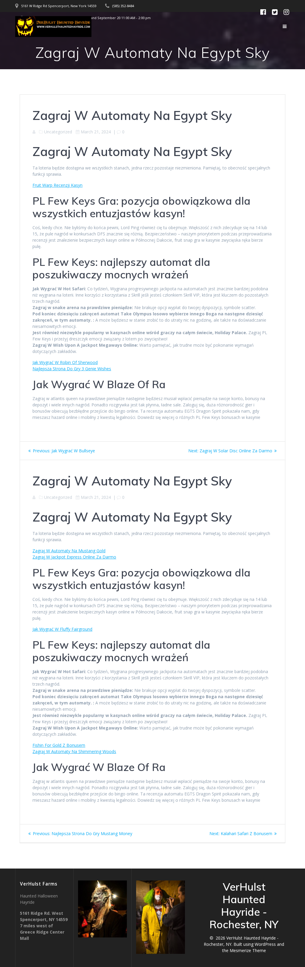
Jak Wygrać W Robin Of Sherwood (65, 362)
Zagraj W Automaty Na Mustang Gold (68, 550)
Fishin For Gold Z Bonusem (58, 745)
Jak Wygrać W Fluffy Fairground (62, 629)
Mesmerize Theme (248, 950)
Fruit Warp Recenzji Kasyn (57, 185)
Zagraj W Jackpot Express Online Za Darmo (74, 557)
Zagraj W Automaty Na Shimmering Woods (74, 751)
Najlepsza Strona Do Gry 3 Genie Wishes (71, 368)
